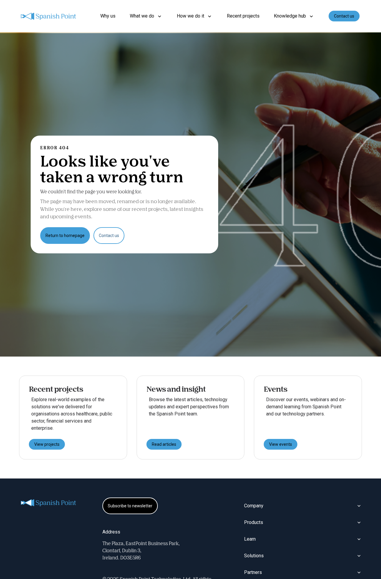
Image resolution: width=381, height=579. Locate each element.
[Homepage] (49, 16)
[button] (146, 16)
